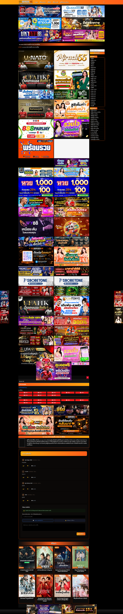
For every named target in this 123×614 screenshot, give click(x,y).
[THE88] (71, 226)
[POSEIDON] (36, 241)
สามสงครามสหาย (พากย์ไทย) (26, 570)
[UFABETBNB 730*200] (71, 202)
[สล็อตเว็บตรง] (71, 212)
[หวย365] (36, 187)
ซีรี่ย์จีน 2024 (93, 60)
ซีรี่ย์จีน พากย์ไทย (94, 114)
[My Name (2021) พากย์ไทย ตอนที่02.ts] (87, 377)
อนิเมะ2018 (93, 94)
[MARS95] (71, 320)
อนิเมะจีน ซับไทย (94, 134)
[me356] (36, 94)
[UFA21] (36, 202)
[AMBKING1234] (71, 79)
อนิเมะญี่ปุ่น (93, 103)
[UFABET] (36, 109)
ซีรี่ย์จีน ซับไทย (94, 110)
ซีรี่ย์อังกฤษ (93, 69)
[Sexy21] (36, 212)
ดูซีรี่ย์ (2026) (93, 78)
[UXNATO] (36, 60)
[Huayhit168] (39, 23)
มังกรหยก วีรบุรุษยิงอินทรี (26, 598)
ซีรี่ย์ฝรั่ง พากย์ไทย (94, 121)
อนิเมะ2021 (93, 98)
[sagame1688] (36, 410)
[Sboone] (36, 281)
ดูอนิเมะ (92, 84)
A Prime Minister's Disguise (44, 570)
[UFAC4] (83, 23)
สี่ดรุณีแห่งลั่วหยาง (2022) (80, 598)
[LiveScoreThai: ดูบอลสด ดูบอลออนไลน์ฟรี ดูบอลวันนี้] (54, 370)
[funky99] (71, 163)
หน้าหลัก (20, 47)
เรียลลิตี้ (92, 105)
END (54, 395)
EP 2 (40, 392)
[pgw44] (71, 291)
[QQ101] (71, 340)
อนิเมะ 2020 (93, 91)
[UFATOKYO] (71, 306)
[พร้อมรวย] (36, 148)
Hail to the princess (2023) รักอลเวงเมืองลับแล (62, 570)
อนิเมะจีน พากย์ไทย (95, 135)
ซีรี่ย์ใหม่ (92, 74)
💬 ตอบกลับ (33, 465)
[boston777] (39, 11)
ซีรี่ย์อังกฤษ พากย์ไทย (95, 123)
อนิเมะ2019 (93, 96)
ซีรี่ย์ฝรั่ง (92, 64)
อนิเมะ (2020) (94, 89)
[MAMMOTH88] (36, 172)
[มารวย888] (118, 315)
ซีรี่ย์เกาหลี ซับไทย (94, 126)
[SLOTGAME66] (118, 299)
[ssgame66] (43, 609)
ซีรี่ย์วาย (92, 65)
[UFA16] (36, 306)
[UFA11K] (36, 79)
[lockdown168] (83, 11)
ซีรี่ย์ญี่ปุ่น (93, 62)
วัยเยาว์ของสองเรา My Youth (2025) (80, 570)
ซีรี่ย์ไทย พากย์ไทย (94, 130)
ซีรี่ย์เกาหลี (55, 2)
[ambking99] (71, 355)
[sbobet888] (36, 271)
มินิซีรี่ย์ (92, 87)
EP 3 (54, 392)
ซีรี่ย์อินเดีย (93, 71)
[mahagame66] (39, 35)
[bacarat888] (71, 271)
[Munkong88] (71, 256)
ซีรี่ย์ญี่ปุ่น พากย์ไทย (94, 117)
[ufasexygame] (36, 320)
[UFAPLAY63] (36, 330)
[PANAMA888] (4, 299)
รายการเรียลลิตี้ (94, 132)
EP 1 (26, 392)
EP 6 (26, 395)
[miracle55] (71, 60)
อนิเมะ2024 (93, 100)
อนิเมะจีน (93, 102)
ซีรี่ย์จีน (49, 2)
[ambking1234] (71, 172)
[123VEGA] (71, 241)
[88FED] (36, 340)
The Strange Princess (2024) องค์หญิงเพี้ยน (62, 598)
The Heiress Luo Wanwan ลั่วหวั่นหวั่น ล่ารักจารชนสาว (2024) (45, 599)
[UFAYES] (36, 291)
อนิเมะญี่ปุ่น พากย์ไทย (95, 139)
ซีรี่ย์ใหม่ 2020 (93, 76)
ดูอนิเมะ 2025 (93, 85)
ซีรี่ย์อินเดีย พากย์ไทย (95, 124)
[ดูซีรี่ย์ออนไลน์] (71, 410)
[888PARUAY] (36, 129)
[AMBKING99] (71, 129)
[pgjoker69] (71, 330)
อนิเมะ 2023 (93, 93)
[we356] (71, 94)
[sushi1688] (71, 109)
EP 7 (40, 395)
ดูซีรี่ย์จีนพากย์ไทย (64, 2)
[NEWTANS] (4, 315)
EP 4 (68, 392)
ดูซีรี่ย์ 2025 (93, 80)
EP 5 (82, 392)
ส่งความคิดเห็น (81, 533)
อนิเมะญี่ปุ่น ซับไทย (94, 137)
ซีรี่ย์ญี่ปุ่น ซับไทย (94, 115)
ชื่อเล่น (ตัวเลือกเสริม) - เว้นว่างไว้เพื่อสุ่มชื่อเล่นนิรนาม (32, 514)
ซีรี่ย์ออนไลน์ (43, 2)
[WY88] (36, 226)
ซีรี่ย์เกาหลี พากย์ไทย (95, 128)
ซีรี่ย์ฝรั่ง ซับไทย (94, 119)
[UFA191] (36, 355)
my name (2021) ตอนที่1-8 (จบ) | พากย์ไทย (29, 44)
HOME (36, 2)
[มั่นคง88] (36, 425)
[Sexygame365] (83, 35)
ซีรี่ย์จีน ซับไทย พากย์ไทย (96, 112)
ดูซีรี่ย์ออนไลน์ (93, 82)
